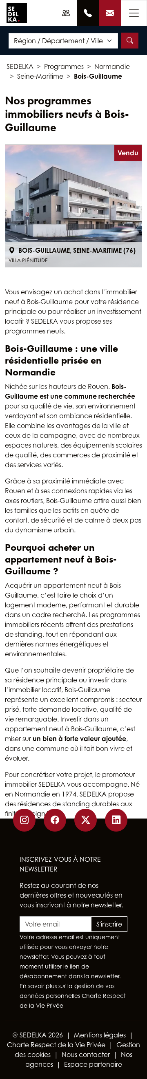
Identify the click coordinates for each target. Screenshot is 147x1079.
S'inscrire (109, 924)
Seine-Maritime (40, 76)
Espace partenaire (93, 1064)
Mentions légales (100, 1035)
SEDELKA (20, 66)
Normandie (112, 66)
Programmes (64, 66)
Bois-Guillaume (98, 76)
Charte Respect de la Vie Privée (56, 1045)
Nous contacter (86, 1054)
